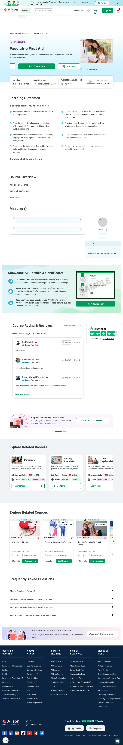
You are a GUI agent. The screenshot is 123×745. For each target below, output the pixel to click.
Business (5, 662)
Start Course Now (37, 66)
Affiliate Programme (105, 666)
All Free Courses (57, 674)
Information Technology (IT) (13, 678)
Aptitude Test (77, 678)
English (5, 670)
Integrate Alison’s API (106, 682)
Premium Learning (58, 690)
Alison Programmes (34, 703)
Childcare (27, 33)
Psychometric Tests (77, 674)
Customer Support (36, 724)
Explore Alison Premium (63, 421)
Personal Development (11, 690)
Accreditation (56, 662)
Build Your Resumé (77, 662)
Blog (28, 690)
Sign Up (107, 11)
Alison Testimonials (58, 678)
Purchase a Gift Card (59, 694)
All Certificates (56, 666)
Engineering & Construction (12, 666)
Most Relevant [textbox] (69, 326)
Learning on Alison (34, 686)
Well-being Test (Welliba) (81, 682)
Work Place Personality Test (82, 686)
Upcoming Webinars (105, 703)
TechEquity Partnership (106, 694)
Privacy (78, 735)
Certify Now (70, 66)
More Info (16, 561)
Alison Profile (103, 670)
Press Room (31, 694)
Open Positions (32, 678)
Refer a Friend (103, 690)
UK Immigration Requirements (109, 699)
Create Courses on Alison (107, 674)
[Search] (36, 10)
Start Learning (30, 561)
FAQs (31, 721)
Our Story (30, 662)
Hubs (53, 686)
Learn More (20, 486)
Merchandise (103, 707)
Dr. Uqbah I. (27, 342)
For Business (78, 11)
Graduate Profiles (57, 682)
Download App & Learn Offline (109, 678)
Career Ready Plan (77, 670)
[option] (61, 472)
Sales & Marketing (9, 694)
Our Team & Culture (34, 670)
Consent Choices (95, 735)
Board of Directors (34, 666)
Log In (95, 11)
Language (6, 682)
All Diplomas (55, 670)
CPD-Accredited (103, 83)
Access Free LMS (104, 662)
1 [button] (57, 433)
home (12, 33)
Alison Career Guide (77, 666)
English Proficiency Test (81, 690)
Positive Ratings (22, 84)
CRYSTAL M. (28, 359)
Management (7, 686)
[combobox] (73, 325)
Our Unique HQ (32, 674)
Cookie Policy (107, 735)
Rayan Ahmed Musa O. (33, 377)
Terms (85, 735)
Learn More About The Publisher (102, 253)
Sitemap (116, 735)
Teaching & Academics (11, 699)
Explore (25, 11)
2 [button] (64, 433)
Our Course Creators (35, 682)
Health (18, 33)
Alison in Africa (32, 699)
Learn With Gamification (107, 686)
